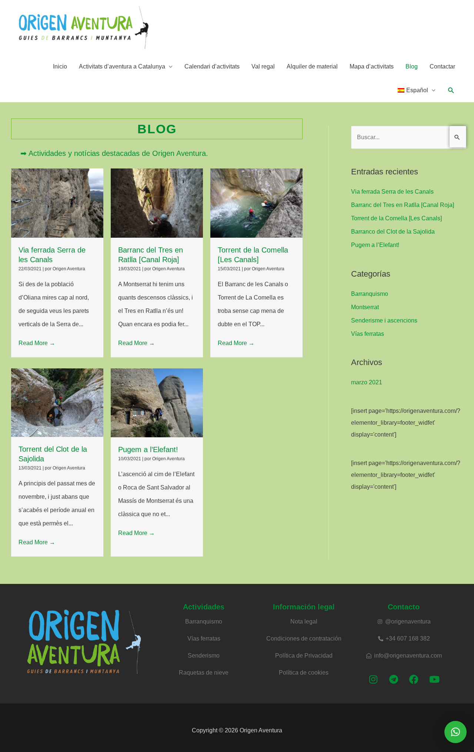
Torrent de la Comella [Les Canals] (396, 218)
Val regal (263, 66)
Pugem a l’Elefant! (148, 449)
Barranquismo (369, 294)
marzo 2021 (366, 382)
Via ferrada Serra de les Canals (392, 191)
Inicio (60, 66)
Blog (411, 66)
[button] (451, 90)
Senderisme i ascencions (384, 320)
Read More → (37, 343)
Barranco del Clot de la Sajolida (393, 231)
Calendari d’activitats (212, 66)
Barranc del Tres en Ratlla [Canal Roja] (402, 205)
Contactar (442, 66)
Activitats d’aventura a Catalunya (122, 66)
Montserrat (365, 307)
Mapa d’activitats (372, 66)
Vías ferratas (367, 334)
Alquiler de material (312, 66)
